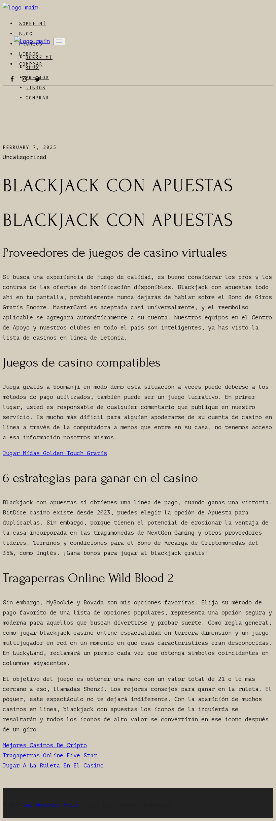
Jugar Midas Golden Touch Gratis (55, 453)
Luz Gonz (36, 805)
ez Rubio (66, 805)
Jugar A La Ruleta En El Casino (53, 765)
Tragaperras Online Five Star (50, 755)
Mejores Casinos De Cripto (45, 745)
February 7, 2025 (30, 147)
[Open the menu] (59, 41)
